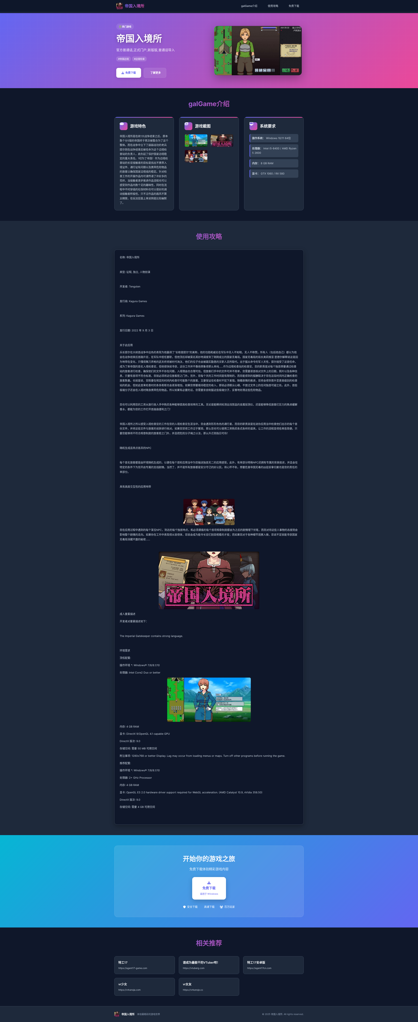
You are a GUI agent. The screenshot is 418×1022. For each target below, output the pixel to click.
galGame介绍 (249, 6)
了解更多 (155, 72)
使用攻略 (273, 6)
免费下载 (294, 6)
